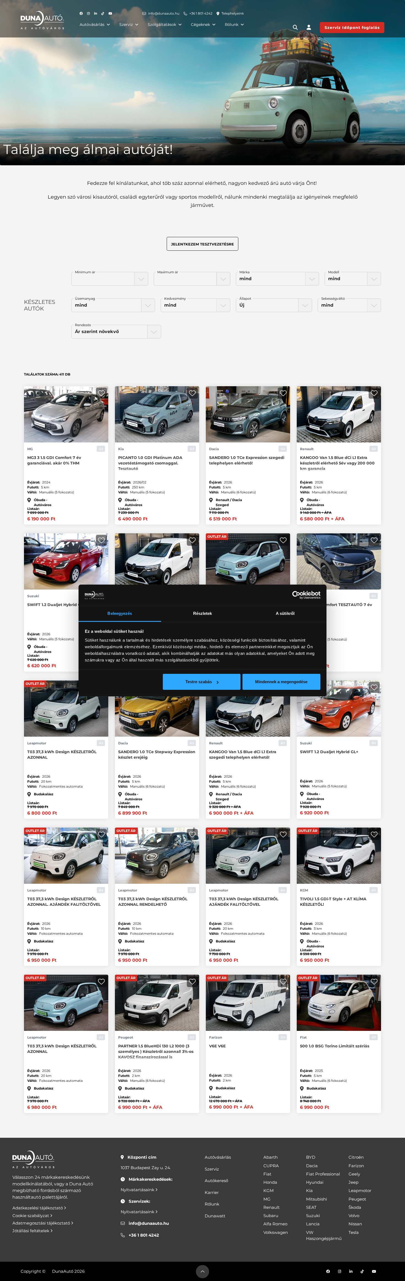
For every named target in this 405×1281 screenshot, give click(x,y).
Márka (244, 272)
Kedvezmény (175, 298)
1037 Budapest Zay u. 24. (146, 1167)
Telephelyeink (233, 13)
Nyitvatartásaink (138, 1189)
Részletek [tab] (202, 613)
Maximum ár (167, 272)
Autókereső (216, 1180)
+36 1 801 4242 (200, 13)
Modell (333, 272)
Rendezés (83, 325)
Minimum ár (85, 272)
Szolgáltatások (162, 24)
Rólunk (231, 24)
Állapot (245, 298)
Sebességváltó (333, 298)
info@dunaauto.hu (163, 13)
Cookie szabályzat (31, 1215)
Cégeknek (200, 24)
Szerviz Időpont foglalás (352, 27)
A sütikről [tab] (285, 613)
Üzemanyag (85, 298)
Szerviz (126, 24)
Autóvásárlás (92, 24)
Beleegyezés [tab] (119, 613)
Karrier (212, 1192)
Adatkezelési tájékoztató (38, 1207)
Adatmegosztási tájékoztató (41, 1223)
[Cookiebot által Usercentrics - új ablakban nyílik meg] (296, 595)
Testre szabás (198, 681)
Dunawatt (215, 1215)
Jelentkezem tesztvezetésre (202, 244)
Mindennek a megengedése (281, 681)
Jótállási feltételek (31, 1230)
